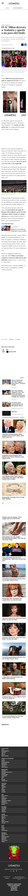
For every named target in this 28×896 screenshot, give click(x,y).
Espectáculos (4, 815)
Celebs (2, 829)
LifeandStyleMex (11, 871)
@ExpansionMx (12, 351)
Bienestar (3, 839)
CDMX (2, 788)
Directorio (14, 890)
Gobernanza (4, 798)
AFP (7, 349)
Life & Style (4, 748)
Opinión (3, 790)
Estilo (7, 8)
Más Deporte (4, 764)
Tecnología (4, 775)
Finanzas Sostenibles (6, 800)
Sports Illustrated (7, 758)
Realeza (3, 816)
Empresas (3, 770)
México (2, 785)
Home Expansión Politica (6, 772)
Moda (2, 819)
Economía (3, 773)
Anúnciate (14, 888)
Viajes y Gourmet (5, 821)
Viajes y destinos (5, 836)
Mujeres (3, 779)
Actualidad (3, 808)
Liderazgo (3, 809)
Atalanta (11, 339)
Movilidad (3, 799)
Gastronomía (4, 834)
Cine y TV (3, 753)
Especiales (3, 811)
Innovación (3, 801)
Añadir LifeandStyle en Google (9, 48)
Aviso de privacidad (14, 885)
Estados (3, 789)
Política (3, 783)
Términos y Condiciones (14, 884)
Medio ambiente (4, 795)
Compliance (14, 887)
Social (2, 796)
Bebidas (3, 835)
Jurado (3, 841)
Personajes (3, 837)
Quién (3, 814)
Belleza (3, 820)
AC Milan (17, 339)
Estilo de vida (4, 830)
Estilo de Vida (4, 840)
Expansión (4, 769)
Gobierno (3, 784)
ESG (2, 778)
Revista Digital (4, 767)
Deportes (3, 752)
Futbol (3, 759)
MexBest (4, 833)
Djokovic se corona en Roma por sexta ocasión (18, 230)
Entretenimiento (18, 8)
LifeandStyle (4, 780)
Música (2, 754)
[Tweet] (22, 45)
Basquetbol (4, 763)
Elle (2, 825)
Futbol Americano (5, 762)
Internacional (4, 774)
